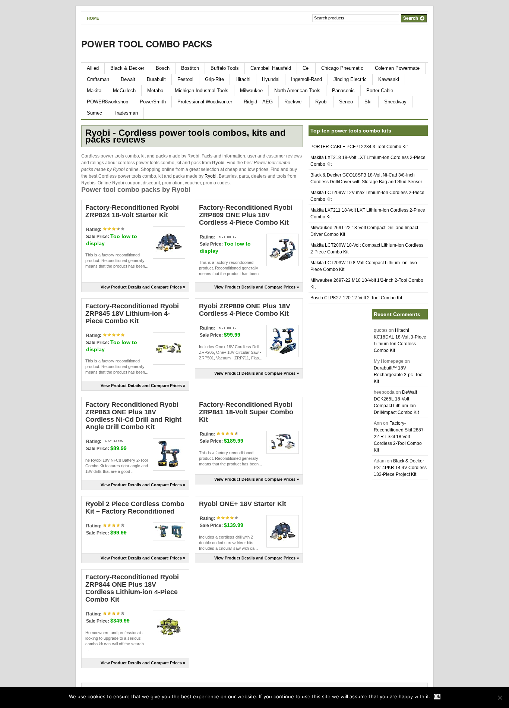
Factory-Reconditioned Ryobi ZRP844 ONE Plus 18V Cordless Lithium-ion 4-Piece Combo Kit (132, 588)
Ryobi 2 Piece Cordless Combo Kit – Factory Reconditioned (134, 507)
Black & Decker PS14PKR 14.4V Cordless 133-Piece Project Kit (400, 467)
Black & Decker (127, 68)
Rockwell (294, 102)
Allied (93, 68)
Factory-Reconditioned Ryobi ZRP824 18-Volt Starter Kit (132, 211)
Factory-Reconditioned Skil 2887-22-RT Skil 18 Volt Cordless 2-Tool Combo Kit (399, 437)
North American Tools (297, 90)
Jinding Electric (350, 79)
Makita (94, 90)
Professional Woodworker (204, 102)
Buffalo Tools (225, 68)
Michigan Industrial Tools (201, 90)
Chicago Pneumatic (342, 68)
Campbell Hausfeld (270, 68)
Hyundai (270, 79)
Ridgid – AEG (258, 102)
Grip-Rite (214, 79)
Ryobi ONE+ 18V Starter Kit (242, 504)
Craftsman (98, 79)
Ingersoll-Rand (306, 79)
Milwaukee (251, 90)
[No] (499, 697)
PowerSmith (153, 102)
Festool (185, 79)
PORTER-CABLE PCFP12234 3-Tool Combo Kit (359, 146)
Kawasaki (388, 79)
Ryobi (321, 102)
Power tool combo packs (146, 43)
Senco (346, 102)
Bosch (163, 68)
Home (93, 18)
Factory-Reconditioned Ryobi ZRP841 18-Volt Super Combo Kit (246, 412)
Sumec (94, 113)
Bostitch (190, 68)
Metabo (155, 90)
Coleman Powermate (397, 68)
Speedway (395, 102)
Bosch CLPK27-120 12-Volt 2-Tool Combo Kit (356, 297)
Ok (437, 696)
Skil (368, 102)
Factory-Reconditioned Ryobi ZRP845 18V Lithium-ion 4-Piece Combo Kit (132, 313)
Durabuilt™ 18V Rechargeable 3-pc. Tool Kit (399, 374)
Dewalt (128, 79)
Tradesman (126, 113)
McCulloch (124, 90)
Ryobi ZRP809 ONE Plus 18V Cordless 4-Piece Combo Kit (244, 309)
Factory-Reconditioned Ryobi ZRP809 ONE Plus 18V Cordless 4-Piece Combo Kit (246, 215)
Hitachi (242, 79)
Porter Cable (379, 90)
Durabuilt (156, 79)
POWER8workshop (107, 102)
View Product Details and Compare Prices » (143, 287)
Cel (306, 68)
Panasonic (343, 90)
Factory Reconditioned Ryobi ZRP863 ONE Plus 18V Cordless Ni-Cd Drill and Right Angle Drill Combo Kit (133, 416)
